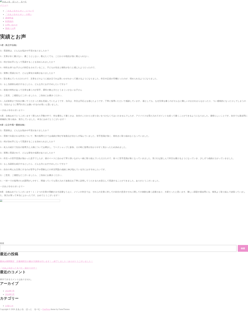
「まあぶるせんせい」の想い (18, 14)
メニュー (4, 5)
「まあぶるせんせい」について (19, 11)
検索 (2, 243)
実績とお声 (10, 28)
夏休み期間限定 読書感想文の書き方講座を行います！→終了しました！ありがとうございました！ (46, 261)
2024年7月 (9, 291)
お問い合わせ (11, 25)
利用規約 (9, 21)
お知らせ (9, 306)
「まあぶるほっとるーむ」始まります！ (18, 268)
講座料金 (9, 18)
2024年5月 (9, 294)
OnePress (46, 309)
